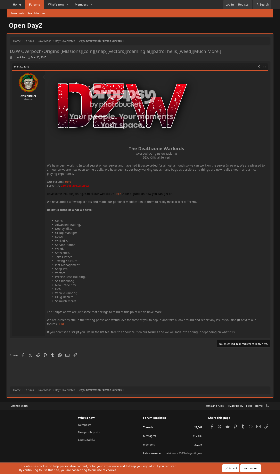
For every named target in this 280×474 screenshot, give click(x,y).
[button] (68, 4)
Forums (34, 4)
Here (118, 194)
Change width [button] (19, 406)
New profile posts (89, 432)
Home (17, 4)
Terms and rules (214, 406)
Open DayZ (25, 25)
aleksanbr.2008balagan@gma (184, 453)
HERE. (62, 324)
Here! (68, 182)
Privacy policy (235, 406)
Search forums (36, 13)
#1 (264, 66)
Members (81, 4)
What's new (56, 4)
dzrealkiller (19, 57)
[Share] (258, 66)
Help (249, 406)
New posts (17, 13)
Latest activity (86, 439)
